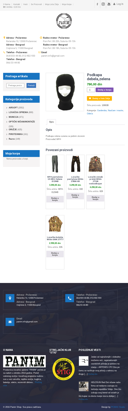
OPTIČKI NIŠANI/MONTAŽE (22, 122)
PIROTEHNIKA (16, 134)
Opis (51, 122)
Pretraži (31, 85)
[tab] (51, 122)
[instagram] (103, 4)
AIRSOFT (13, 107)
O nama (6, 4)
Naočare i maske (115, 110)
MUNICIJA (13, 117)
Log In (119, 4)
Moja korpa (66, 4)
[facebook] (97, 4)
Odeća (90, 113)
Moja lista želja (52, 4)
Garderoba (102, 110)
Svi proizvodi (36, 4)
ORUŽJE (13, 129)
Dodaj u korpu (104, 90)
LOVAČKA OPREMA (18, 112)
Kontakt (16, 4)
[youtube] (109, 4)
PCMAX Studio (118, 407)
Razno (12, 139)
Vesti (25, 4)
